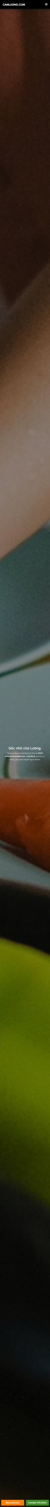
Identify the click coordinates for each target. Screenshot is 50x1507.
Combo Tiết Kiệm (37, 1502)
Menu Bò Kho (13, 1502)
